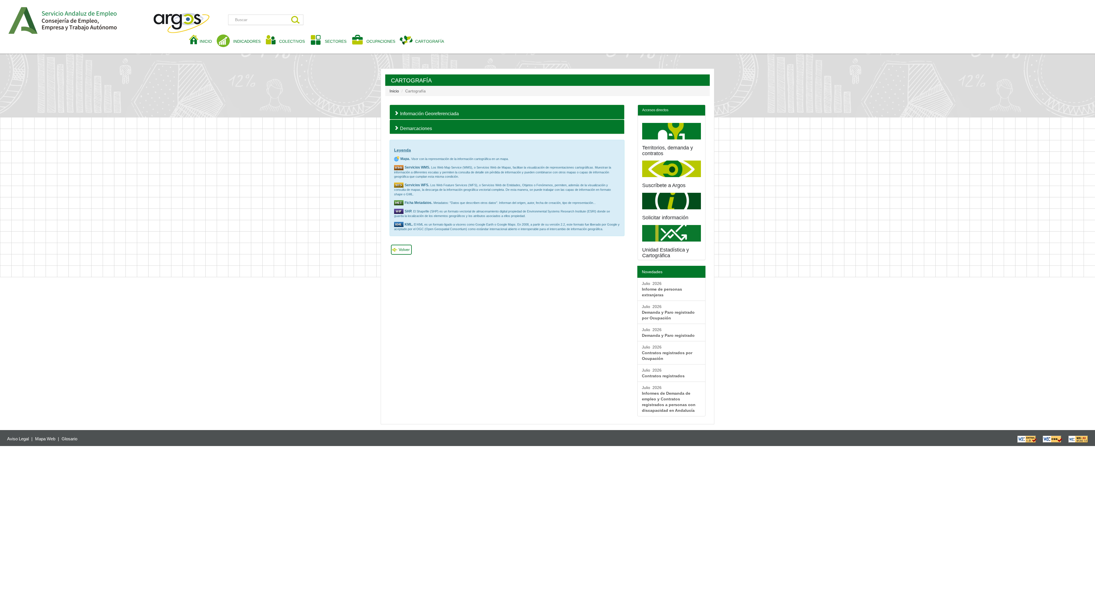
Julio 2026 (662, 289)
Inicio (394, 91)
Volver (404, 249)
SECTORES (335, 41)
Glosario (69, 438)
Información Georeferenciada (429, 113)
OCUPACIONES (380, 41)
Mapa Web (45, 438)
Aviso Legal (18, 438)
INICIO (208, 41)
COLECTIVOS (294, 41)
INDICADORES (247, 41)
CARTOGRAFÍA (429, 41)
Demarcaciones (416, 128)
